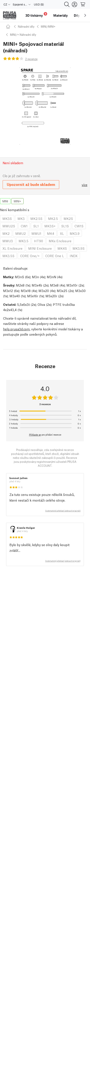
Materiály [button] (60, 15)
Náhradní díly (26, 26)
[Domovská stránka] (8, 26)
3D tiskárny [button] (35, 14)
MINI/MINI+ (48, 26)
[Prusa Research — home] (9, 15)
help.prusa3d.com (16, 329)
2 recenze (31, 59)
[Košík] (83, 4)
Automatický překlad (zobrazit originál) (63, 510)
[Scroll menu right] (85, 15)
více (84, 185)
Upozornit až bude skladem (31, 184)
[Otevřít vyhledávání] (66, 4)
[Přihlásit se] (74, 4)
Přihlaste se (35, 434)
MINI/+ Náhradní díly (23, 34)
